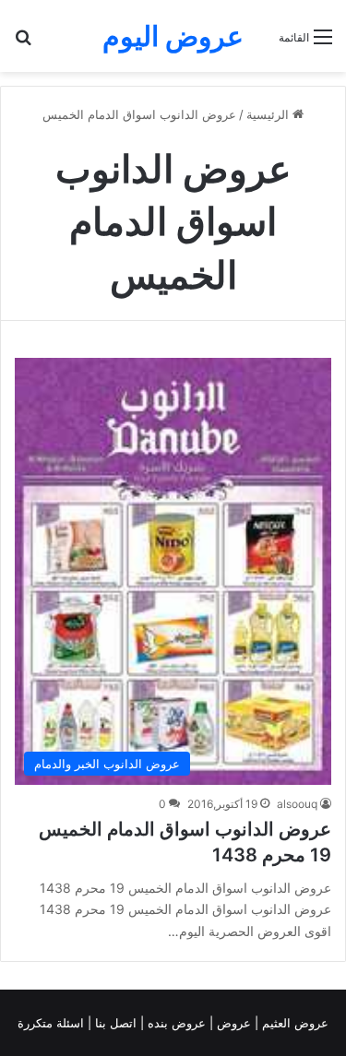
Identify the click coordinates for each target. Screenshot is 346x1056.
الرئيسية (269, 114)
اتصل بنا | (114, 1022)
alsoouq (297, 804)
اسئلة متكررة (53, 1022)
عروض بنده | (174, 1022)
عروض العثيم (293, 1022)
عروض (234, 1022)
